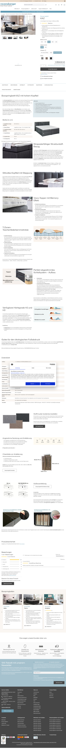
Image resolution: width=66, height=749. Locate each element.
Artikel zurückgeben (8, 710)
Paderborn (52, 697)
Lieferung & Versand (22, 704)
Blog (34, 695)
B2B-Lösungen (36, 711)
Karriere (35, 699)
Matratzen (4, 719)
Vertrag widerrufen (6, 707)
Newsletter (36, 697)
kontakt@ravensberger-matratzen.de (40, 667)
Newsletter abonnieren (40, 662)
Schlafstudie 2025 (37, 706)
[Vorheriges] (2, 25)
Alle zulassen (47, 383)
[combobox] (34, 5)
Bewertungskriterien (12, 575)
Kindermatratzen (21, 719)
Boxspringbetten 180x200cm (55, 723)
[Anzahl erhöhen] (45, 66)
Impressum (22, 372)
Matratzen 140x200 (37, 726)
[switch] (3, 743)
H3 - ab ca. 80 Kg (57, 52)
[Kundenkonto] (56, 5)
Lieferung (59, 649)
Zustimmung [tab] (17, 367)
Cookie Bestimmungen (22, 699)
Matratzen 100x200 (37, 723)
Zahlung (19, 706)
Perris (27, 607)
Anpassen (32, 383)
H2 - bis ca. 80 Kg (44, 52)
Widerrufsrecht (20, 695)
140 (42, 41)
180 (49, 41)
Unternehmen (36, 692)
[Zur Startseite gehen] (8, 4)
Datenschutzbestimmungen (42, 677)
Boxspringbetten (5, 721)
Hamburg (51, 693)
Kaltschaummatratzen (22, 726)
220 (56, 41)
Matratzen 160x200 (37, 728)
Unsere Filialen (53, 690)
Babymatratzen (21, 721)
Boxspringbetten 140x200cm (55, 719)
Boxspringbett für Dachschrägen (56, 730)
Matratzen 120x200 (37, 725)
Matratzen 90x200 (37, 721)
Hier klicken (22, 543)
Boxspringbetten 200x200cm (55, 725)
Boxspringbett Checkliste (10, 470)
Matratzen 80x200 (37, 719)
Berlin (51, 692)
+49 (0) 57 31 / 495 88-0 (7, 696)
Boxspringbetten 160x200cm (55, 721)
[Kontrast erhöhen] (64, 1)
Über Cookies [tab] (48, 367)
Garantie (19, 708)
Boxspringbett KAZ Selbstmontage (42, 486)
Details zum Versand (43, 74)
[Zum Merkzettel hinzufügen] (34, 16)
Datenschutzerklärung (15, 372)
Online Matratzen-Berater (40, 734)
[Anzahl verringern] (41, 66)
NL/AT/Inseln (59, 655)
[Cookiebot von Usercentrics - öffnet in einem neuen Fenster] (50, 364)
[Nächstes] (34, 25)
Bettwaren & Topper (5, 725)
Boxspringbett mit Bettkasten (55, 726)
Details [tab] (33, 367)
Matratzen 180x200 (37, 730)
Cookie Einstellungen (22, 701)
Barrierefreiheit (20, 702)
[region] (18, 27)
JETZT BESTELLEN (39, 426)
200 (52, 41)
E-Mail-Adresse (37, 670)
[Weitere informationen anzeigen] (45, 50)
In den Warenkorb (52, 69)
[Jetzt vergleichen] (59, 4)
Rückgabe (57, 651)
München (51, 695)
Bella (6, 607)
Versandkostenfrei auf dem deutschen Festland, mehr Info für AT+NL (45, 742)
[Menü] (5, 736)
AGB (59, 677)
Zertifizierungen (37, 704)
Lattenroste (4, 723)
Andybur (48, 607)
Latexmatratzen (21, 723)
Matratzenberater (40, 11)
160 (45, 41)
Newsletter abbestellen (55, 662)
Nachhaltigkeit (36, 709)
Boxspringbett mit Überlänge (55, 728)
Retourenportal (37, 702)
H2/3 (51, 52)
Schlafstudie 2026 (37, 708)
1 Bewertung (50, 23)
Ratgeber (35, 693)
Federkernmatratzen (22, 725)
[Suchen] (46, 5)
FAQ (34, 701)
